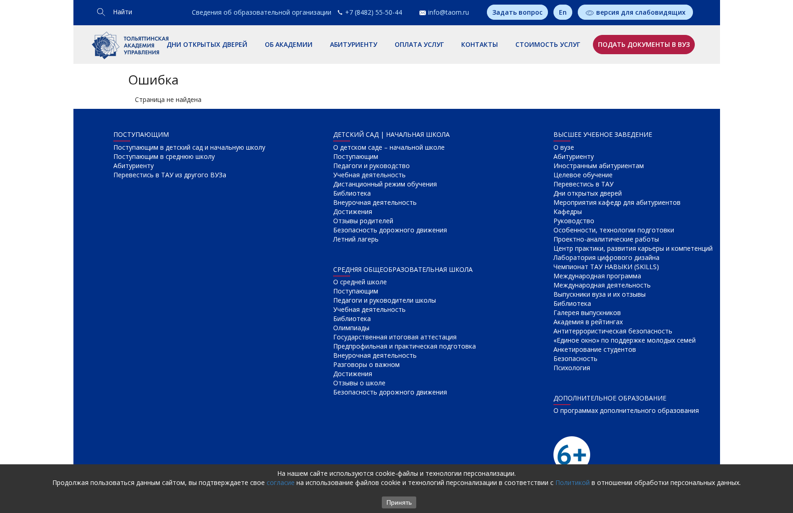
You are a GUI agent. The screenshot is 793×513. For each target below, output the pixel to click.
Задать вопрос (517, 12)
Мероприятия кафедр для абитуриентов (617, 202)
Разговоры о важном (366, 364)
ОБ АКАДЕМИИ (289, 44)
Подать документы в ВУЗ (644, 44)
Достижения (352, 211)
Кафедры (567, 211)
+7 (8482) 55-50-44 (373, 12)
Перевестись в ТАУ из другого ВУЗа (169, 174)
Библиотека (352, 193)
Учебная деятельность (369, 174)
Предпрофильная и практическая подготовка (404, 346)
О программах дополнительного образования (626, 410)
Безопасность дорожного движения (390, 229)
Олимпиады (351, 327)
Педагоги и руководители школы (384, 300)
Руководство (573, 220)
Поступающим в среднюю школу (164, 156)
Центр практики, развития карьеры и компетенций (633, 248)
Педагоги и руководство (371, 165)
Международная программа (597, 275)
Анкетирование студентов (594, 349)
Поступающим (355, 156)
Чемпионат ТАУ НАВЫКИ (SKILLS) (606, 266)
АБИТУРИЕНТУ (353, 44)
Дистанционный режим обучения (385, 184)
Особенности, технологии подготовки (613, 229)
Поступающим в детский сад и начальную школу (189, 147)
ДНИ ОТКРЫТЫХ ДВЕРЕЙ (207, 44)
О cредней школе (360, 281)
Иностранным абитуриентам (598, 165)
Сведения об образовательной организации (261, 12)
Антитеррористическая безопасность (612, 331)
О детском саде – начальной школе (389, 147)
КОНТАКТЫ (479, 44)
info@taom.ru (448, 12)
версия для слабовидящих (640, 12)
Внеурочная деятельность (375, 202)
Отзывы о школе (359, 382)
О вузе (563, 147)
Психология (571, 367)
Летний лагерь (356, 239)
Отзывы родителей (363, 220)
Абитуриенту (133, 165)
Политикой (572, 482)
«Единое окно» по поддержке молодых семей (624, 340)
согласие (281, 482)
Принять (399, 502)
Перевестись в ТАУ (583, 184)
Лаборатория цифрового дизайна (606, 257)
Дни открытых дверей (587, 193)
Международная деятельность (602, 285)
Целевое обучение (583, 174)
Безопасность (575, 358)
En (563, 12)
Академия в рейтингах (588, 321)
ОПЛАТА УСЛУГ (419, 44)
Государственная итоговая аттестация (395, 337)
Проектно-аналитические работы (606, 239)
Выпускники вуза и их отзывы (599, 294)
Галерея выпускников (587, 312)
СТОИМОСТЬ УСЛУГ (547, 44)
